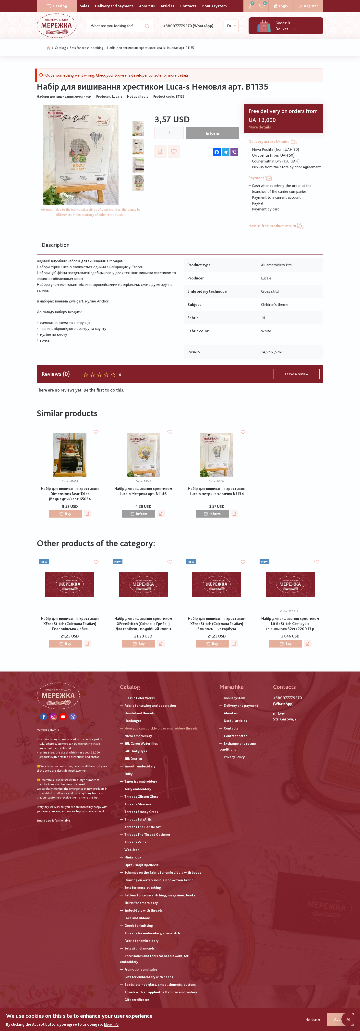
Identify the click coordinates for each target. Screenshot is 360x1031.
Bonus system (214, 6)
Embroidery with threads (143, 910)
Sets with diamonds (139, 948)
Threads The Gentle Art (142, 827)
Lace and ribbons (137, 918)
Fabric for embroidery (141, 941)
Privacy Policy (234, 757)
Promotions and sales (140, 969)
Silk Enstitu (133, 759)
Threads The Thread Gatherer (147, 834)
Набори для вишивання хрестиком (64, 96)
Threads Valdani (136, 842)
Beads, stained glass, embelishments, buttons (160, 984)
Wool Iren (131, 850)
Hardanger (132, 721)
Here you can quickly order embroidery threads (161, 728)
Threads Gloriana (137, 804)
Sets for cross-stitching (87, 48)
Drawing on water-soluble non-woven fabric (158, 880)
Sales (84, 6)
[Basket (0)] (264, 26)
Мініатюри (132, 857)
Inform (212, 133)
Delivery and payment (114, 6)
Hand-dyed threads (139, 713)
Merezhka (231, 686)
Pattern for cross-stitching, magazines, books (159, 895)
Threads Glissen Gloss (141, 797)
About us (147, 6)
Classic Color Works (139, 698)
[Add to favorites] (174, 151)
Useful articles (235, 721)
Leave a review (296, 374)
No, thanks (313, 1019)
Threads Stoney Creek (141, 812)
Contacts (188, 6)
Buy (68, 514)
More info (111, 1024)
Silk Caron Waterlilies (141, 743)
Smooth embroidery (139, 766)
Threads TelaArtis (138, 819)
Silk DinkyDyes (135, 751)
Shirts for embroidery (141, 903)
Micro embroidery (138, 736)
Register (311, 6)
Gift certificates (136, 1000)
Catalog (60, 6)
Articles (167, 6)
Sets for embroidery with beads (148, 977)
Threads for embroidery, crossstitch (152, 933)
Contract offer (235, 736)
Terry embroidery (137, 789)
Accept (340, 1019)
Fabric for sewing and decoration (150, 705)
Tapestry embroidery (140, 781)
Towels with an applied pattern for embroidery (160, 992)
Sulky (128, 774)
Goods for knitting (138, 925)
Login (283, 6)
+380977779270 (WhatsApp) (188, 25)
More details (260, 127)
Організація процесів (141, 865)
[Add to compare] (160, 151)
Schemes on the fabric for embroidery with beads (162, 872)
